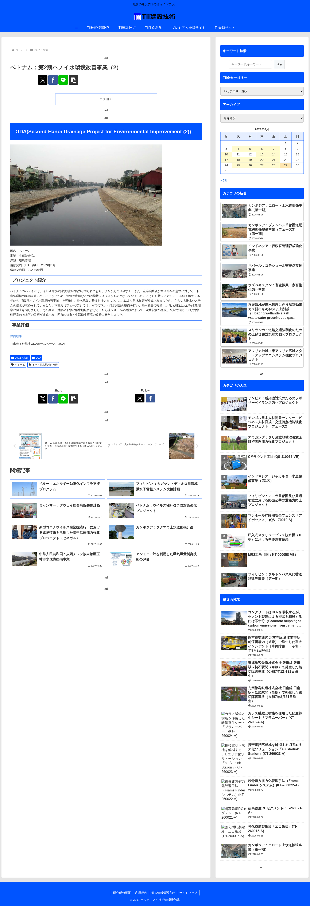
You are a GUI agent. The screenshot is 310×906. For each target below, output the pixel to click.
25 (238, 165)
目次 (102, 99)
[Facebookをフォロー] (150, 398)
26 (250, 165)
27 (262, 165)
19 (250, 160)
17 (226, 160)
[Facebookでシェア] (53, 80)
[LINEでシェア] (63, 80)
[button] (73, 80)
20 (262, 160)
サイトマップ (188, 892)
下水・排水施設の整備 (45, 364)
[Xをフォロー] (139, 398)
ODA (38, 357)
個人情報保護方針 (163, 892)
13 (262, 154)
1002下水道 (21, 357)
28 (273, 165)
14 (273, 154)
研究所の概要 (122, 892)
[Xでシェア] (42, 80)
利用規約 (141, 892)
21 (273, 160)
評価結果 (16, 336)
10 (226, 154)
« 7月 (224, 180)
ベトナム (20, 364)
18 (238, 160)
